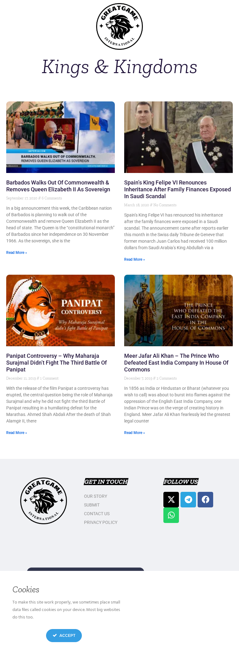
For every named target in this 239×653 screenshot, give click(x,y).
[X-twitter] (171, 499)
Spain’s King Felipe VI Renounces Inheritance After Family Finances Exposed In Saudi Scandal (177, 189)
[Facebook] (205, 499)
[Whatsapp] (171, 515)
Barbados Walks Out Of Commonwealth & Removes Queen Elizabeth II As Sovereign (58, 186)
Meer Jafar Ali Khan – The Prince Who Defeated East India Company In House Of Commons (176, 362)
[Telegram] (188, 499)
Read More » (16, 252)
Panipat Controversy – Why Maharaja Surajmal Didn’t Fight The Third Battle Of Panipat (56, 362)
